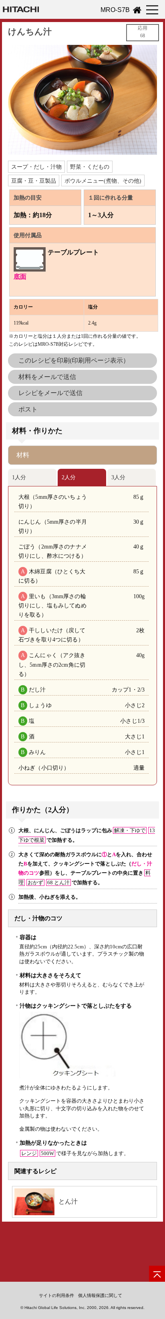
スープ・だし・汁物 (36, 166)
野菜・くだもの (89, 166)
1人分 (19, 477)
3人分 (118, 477)
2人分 (69, 477)
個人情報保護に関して (100, 1295)
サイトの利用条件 (56, 1295)
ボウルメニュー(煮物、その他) (102, 180)
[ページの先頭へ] (157, 1274)
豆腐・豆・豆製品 (33, 180)
